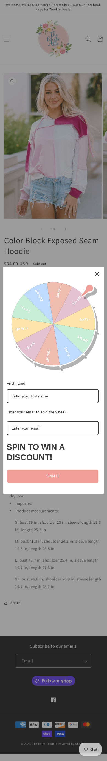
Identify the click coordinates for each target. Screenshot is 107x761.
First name (16, 383)
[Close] (97, 274)
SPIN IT (53, 476)
